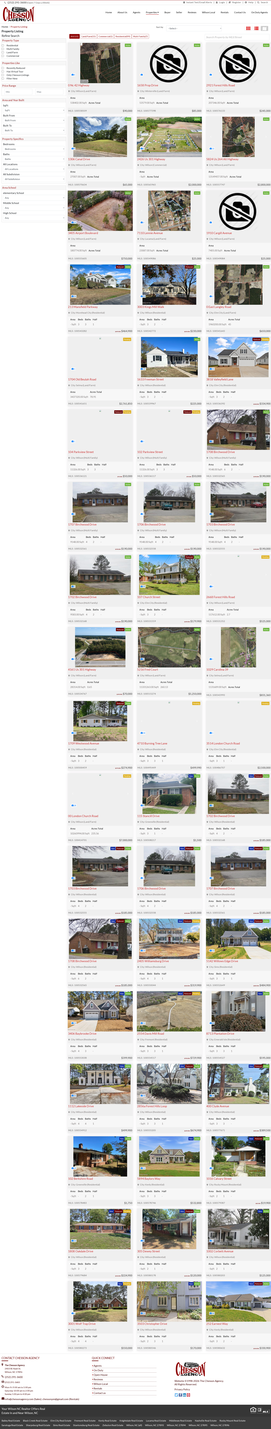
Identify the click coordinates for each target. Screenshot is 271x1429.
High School (9, 213)
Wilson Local (208, 12)
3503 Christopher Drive (152, 1323)
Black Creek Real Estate (35, 1420)
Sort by (159, 27)
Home (108, 12)
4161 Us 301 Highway (82, 669)
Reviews (192, 12)
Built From (9, 115)
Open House (101, 1374)
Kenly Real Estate (107, 1420)
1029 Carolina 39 (217, 669)
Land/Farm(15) (89, 36)
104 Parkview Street (81, 452)
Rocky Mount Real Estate (232, 1420)
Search (264, 2)
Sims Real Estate (61, 1425)
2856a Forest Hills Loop (152, 1106)
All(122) (74, 36)
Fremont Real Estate (84, 1420)
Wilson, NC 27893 (154, 1425)
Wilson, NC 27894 (176, 1425)
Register (236, 2)
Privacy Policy (182, 1389)
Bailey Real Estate (11, 1420)
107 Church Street (148, 597)
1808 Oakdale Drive (80, 1251)
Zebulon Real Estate (112, 1425)
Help (250, 2)
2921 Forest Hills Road (220, 85)
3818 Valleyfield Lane (219, 379)
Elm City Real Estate (60, 1420)
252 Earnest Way (217, 1323)
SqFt (5, 105)
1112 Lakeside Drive (81, 1106)
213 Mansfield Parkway (83, 307)
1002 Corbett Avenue (219, 1251)
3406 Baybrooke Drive (82, 1033)
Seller (179, 12)
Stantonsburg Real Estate (86, 1425)
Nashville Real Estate (206, 1420)
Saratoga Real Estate (12, 1425)
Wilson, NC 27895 (198, 1425)
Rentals (225, 12)
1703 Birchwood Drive (220, 524)
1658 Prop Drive (147, 85)
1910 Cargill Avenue (219, 233)
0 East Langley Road (218, 307)
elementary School (13, 192)
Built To (7, 125)
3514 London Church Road (223, 743)
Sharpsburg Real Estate (38, 1425)
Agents (136, 12)
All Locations (10, 164)
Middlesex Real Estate (180, 1420)
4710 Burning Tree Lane (152, 743)
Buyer (167, 12)
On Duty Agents (259, 12)
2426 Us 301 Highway (151, 159)
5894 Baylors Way (148, 1178)
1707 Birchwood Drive (82, 524)
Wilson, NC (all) (134, 1425)
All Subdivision (11, 174)
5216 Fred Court (147, 669)
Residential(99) (122, 36)
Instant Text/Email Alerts (199, 2)
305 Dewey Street (148, 1251)
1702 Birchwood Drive (82, 597)
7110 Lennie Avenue (150, 233)
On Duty (98, 1370)
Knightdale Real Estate (131, 1420)
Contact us (100, 1392)
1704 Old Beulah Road (82, 379)
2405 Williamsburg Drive (153, 961)
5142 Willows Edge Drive (222, 961)
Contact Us (240, 12)
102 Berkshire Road (80, 1178)
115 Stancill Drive (148, 816)
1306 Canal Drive (79, 159)
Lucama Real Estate (156, 1420)
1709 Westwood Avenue (83, 743)
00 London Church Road (83, 816)
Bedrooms (9, 144)
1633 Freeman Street (150, 379)
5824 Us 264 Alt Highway (222, 159)
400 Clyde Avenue (217, 1106)
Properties (151, 12)
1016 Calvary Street (219, 1178)
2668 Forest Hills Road (220, 597)
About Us (122, 12)
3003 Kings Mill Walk (150, 307)
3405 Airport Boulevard (83, 233)
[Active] (169, 63)
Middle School (11, 202)
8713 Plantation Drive (220, 1033)
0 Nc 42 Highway (78, 85)
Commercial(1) (106, 36)
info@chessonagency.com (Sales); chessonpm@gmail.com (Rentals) (42, 1399)
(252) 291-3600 (17, 2)
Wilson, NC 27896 (219, 1425)
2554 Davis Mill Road (150, 1033)
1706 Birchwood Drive (151, 524)
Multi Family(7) (140, 36)
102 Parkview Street (150, 452)
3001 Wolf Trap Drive (82, 1323)
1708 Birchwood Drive (220, 452)
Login (222, 2)
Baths (6, 154)
